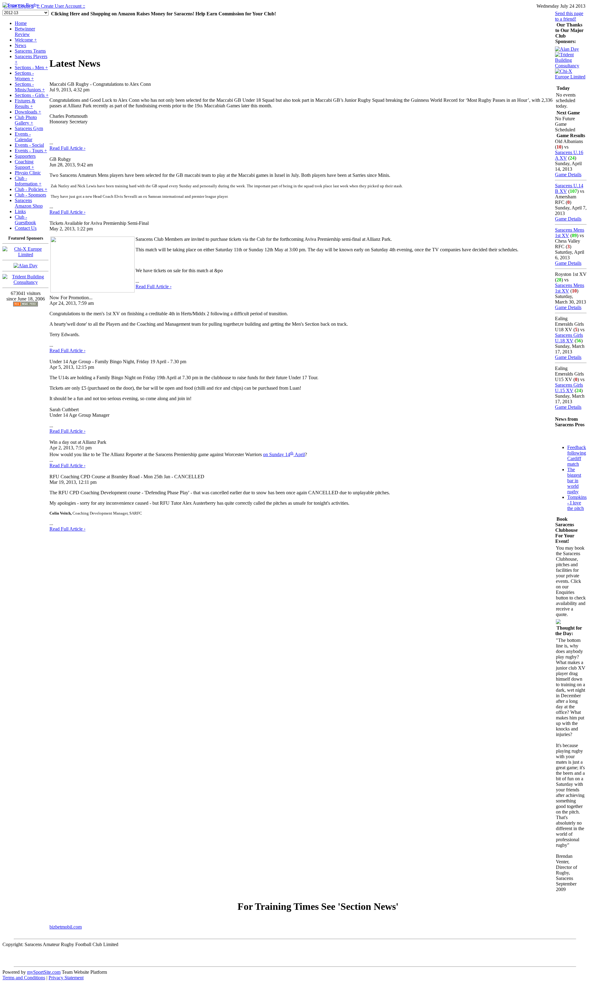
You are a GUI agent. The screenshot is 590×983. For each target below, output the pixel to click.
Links (20, 211)
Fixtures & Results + (25, 103)
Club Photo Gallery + (26, 120)
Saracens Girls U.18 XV (569, 337)
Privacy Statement (66, 977)
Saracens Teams (30, 51)
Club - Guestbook (25, 219)
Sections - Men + (31, 67)
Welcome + (26, 39)
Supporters (25, 156)
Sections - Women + (24, 75)
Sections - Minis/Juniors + (30, 87)
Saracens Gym (29, 128)
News (20, 45)
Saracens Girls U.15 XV (569, 387)
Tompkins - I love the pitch (577, 503)
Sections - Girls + (32, 95)
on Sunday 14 (276, 454)
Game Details (568, 174)
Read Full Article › (67, 148)
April (299, 454)
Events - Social (29, 145)
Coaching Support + (24, 164)
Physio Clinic (28, 172)
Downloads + (28, 111)
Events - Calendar (23, 136)
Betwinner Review (25, 31)
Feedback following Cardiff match (576, 456)
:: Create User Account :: (61, 6)
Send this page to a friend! (569, 16)
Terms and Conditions (23, 977)
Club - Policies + (31, 189)
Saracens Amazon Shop (29, 203)
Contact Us (26, 228)
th (291, 453)
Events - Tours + (31, 150)
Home (21, 23)
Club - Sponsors (30, 194)
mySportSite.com (44, 972)
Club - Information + (28, 181)
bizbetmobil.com (65, 926)
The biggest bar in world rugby (574, 480)
